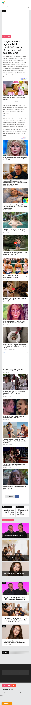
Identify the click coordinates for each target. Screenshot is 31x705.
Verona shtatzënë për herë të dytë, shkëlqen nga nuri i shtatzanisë (15, 598)
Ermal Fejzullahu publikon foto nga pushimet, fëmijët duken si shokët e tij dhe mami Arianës (15, 620)
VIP (4, 11)
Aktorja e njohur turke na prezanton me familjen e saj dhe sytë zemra (14, 642)
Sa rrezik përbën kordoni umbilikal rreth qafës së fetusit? (14, 8)
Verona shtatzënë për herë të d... (14, 535)
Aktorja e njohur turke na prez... (14, 573)
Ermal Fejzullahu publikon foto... (14, 558)
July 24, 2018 (7, 36)
